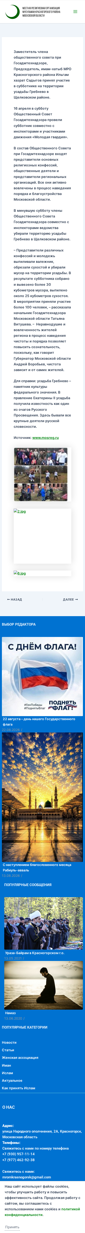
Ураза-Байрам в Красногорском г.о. (34, 976)
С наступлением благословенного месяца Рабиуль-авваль (37, 891)
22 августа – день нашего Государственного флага (39, 744)
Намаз (10, 1036)
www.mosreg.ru (45, 461)
